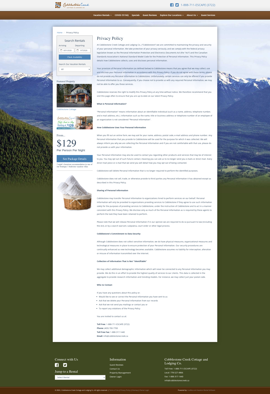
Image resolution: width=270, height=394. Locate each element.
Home (59, 32)
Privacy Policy (125, 390)
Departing (80, 45)
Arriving (62, 45)
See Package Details (74, 159)
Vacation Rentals (101, 15)
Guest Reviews (150, 15)
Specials (136, 15)
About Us (191, 15)
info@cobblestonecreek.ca (177, 380)
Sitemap (135, 390)
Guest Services (208, 15)
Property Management (120, 372)
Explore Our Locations (171, 15)
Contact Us (115, 368)
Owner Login (116, 376)
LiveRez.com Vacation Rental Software (201, 390)
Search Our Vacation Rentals (72, 64)
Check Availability (74, 57)
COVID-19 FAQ (122, 15)
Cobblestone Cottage (66, 109)
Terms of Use (114, 390)
